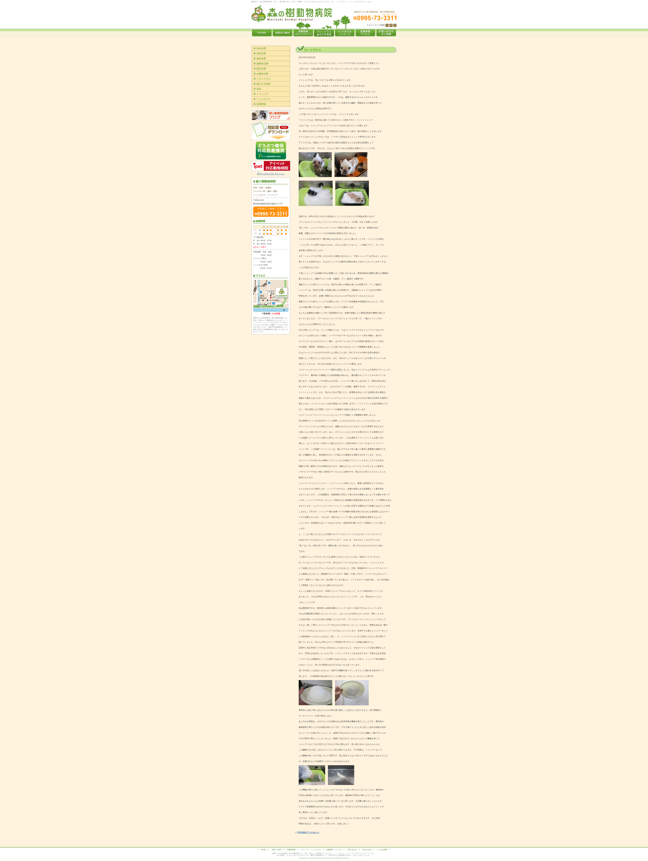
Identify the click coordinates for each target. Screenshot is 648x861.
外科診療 (261, 48)
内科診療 (261, 53)
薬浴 (258, 89)
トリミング (262, 94)
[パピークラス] (324, 33)
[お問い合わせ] (386, 33)
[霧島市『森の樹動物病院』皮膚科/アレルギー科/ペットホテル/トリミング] (291, 13)
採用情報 (261, 104)
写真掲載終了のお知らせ (308, 832)
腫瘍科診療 (262, 63)
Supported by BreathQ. (324, 860)
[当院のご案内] (282, 33)
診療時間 (260, 221)
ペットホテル (263, 99)
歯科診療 (261, 58)
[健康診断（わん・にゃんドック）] (303, 33)
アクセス (260, 275)
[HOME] (261, 33)
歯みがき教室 (263, 83)
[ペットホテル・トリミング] (344, 33)
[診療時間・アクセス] (365, 33)
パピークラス (263, 78)
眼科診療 (261, 68)
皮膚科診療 (262, 73)
